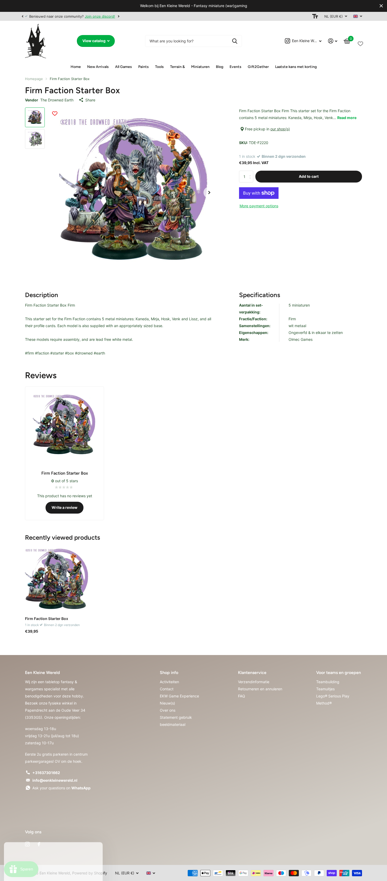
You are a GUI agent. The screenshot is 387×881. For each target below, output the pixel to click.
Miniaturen (200, 67)
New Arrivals (98, 67)
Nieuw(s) (167, 703)
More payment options (259, 206)
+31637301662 (46, 772)
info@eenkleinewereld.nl (54, 780)
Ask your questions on (61, 788)
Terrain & (177, 67)
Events (235, 67)
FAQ (241, 696)
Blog (219, 67)
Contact (166, 689)
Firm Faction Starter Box (46, 618)
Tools (159, 67)
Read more (346, 117)
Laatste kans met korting (296, 67)
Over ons (167, 710)
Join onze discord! (100, 16)
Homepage (34, 79)
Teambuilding (327, 682)
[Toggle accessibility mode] (315, 16)
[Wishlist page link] (360, 42)
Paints (143, 67)
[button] (22, 16)
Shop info (169, 672)
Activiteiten (169, 682)
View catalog (94, 40)
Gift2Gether (258, 67)
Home (76, 67)
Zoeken (234, 41)
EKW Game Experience (179, 696)
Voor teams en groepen (338, 672)
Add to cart (309, 176)
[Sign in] (333, 41)
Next (118, 16)
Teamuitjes (325, 689)
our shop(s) (280, 129)
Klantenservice (252, 672)
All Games (123, 67)
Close (381, 6)
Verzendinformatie (253, 682)
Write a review (64, 507)
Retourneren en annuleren (260, 689)
